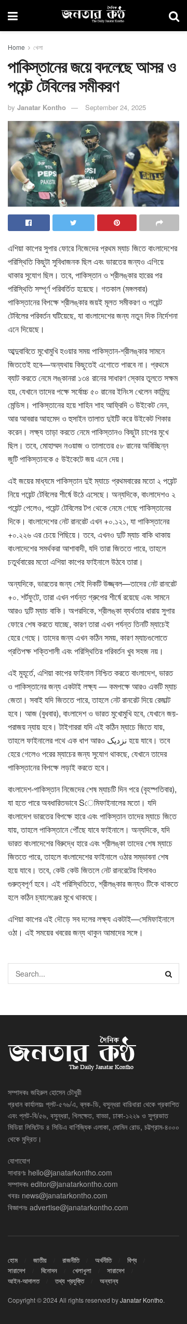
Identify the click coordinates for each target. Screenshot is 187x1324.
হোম (13, 1260)
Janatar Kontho (41, 107)
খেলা (38, 47)
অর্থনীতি (103, 1260)
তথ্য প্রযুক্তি (69, 1281)
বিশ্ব (132, 1260)
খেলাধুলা (82, 1270)
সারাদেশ (16, 1270)
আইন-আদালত (23, 1281)
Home (16, 47)
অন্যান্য (109, 1281)
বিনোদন (49, 1270)
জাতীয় (40, 1260)
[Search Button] (168, 973)
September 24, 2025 (115, 107)
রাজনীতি (70, 1260)
